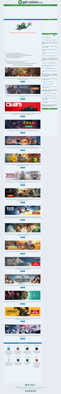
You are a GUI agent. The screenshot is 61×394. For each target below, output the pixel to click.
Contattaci (7, 63)
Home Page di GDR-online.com (13, 61)
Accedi (10, 5)
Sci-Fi (29, 5)
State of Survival (45, 49)
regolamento (20, 55)
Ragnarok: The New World (47, 86)
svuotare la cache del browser (24, 61)
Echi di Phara (45, 70)
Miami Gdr (44, 37)
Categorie (21, 5)
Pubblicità (49, 19)
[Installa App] (32, 391)
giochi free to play (34, 387)
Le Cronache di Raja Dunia (47, 78)
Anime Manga (40, 5)
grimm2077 (44, 55)
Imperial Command (45, 81)
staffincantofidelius (45, 98)
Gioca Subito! (23, 81)
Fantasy (25, 5)
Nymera (44, 68)
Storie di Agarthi (46, 65)
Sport (45, 5)
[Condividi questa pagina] (35, 391)
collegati (14, 62)
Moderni (35, 5)
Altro (47, 5)
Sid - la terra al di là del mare (47, 46)
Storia (32, 5)
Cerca (50, 5)
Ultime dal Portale (49, 33)
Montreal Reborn (45, 84)
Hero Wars (45, 52)
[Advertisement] (30, 12)
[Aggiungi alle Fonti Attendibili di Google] (33, 391)
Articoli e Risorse (16, 5)
